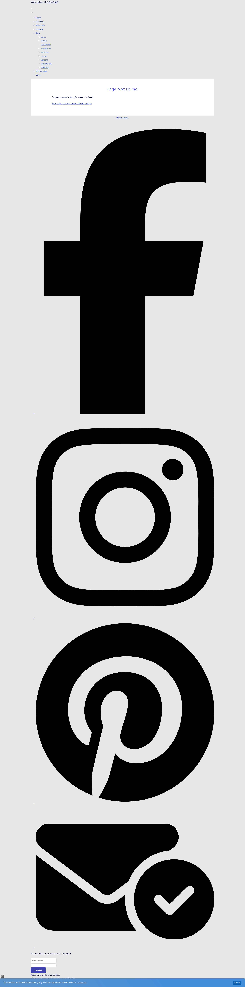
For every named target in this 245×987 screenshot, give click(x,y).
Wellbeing (45, 67)
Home (38, 18)
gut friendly (46, 44)
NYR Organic (41, 71)
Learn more (82, 983)
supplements (46, 63)
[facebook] (125, 413)
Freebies (39, 29)
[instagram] (125, 618)
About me (40, 25)
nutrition (44, 52)
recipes (44, 56)
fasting (44, 40)
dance (43, 37)
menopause (46, 48)
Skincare (44, 60)
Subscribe (38, 970)
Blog (38, 33)
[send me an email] (125, 947)
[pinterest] (125, 804)
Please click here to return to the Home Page (72, 103)
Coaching (40, 21)
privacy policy (122, 117)
